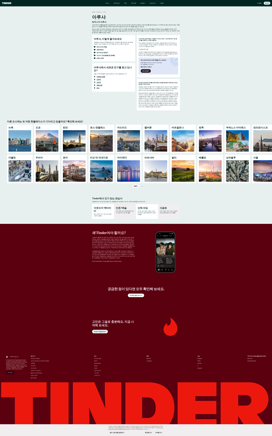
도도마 (99, 82)
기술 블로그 (149, 361)
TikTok (199, 361)
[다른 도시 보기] (142, 186)
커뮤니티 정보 (34, 375)
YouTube (199, 363)
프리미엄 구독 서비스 (170, 52)
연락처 (95, 368)
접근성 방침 (33, 378)
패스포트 (148, 54)
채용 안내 (148, 358)
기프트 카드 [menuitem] (152, 3)
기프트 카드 (97, 375)
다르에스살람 (101, 77)
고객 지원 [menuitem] (133, 3)
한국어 (11, 372)
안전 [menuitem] (125, 3)
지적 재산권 (33, 368)
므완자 (99, 79)
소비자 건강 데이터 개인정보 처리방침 (40, 361)
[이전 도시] (130, 186)
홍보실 (95, 365)
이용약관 (33, 363)
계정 (161, 43)
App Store (249, 358)
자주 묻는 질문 (97, 358)
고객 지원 (96, 373)
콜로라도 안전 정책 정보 (36, 373)
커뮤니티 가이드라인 (36, 370)
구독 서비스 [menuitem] (117, 3)
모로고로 (99, 85)
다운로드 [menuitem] (142, 3)
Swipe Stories (97, 363)
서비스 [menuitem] (107, 3)
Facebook (199, 368)
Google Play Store (251, 361)
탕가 (98, 88)
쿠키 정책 (33, 365)
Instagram (199, 358)
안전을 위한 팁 (163, 82)
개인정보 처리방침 (35, 358)
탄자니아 (99, 12)
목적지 (93, 12)
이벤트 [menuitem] (162, 3)
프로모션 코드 (97, 370)
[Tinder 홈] (7, 3)
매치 (142, 49)
